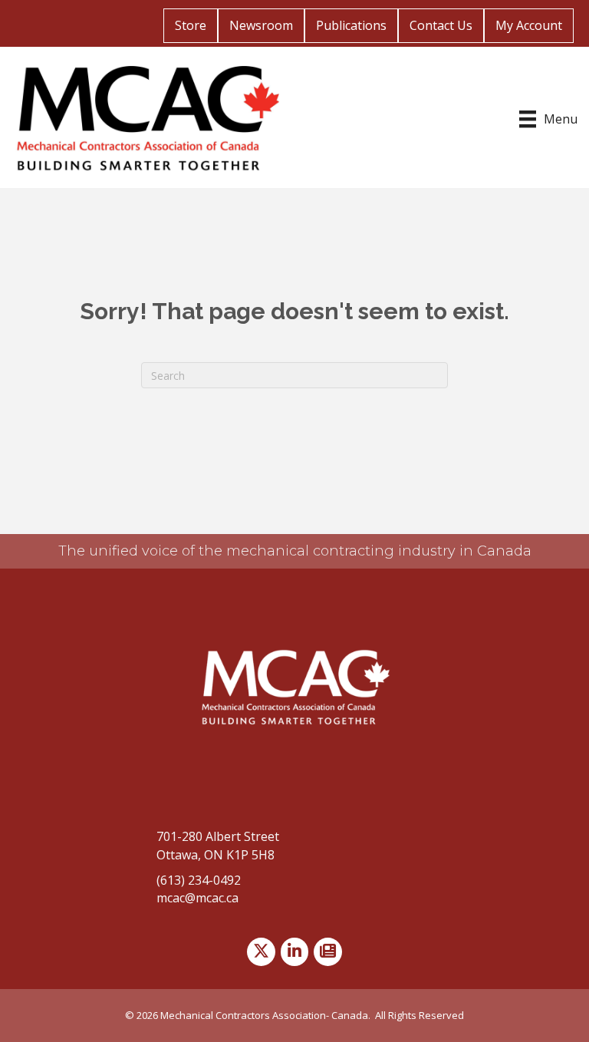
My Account (528, 25)
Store (190, 25)
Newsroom (261, 25)
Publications (351, 25)
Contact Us (441, 25)
